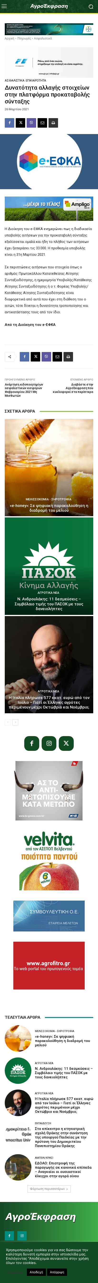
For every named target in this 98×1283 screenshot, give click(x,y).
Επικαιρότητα (36, 80)
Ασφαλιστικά (43, 38)
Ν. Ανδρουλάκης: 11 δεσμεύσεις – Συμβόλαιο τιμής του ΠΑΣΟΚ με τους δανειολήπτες (49, 604)
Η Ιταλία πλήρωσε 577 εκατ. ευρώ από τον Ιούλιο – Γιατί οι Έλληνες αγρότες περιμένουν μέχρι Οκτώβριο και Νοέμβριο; (49, 702)
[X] (20, 123)
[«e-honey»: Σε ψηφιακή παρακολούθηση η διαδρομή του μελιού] (49, 467)
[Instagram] (49, 743)
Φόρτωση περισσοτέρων (47, 1189)
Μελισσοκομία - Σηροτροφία (48, 499)
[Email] (42, 123)
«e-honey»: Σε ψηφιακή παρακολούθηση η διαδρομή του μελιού (49, 508)
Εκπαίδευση (43, 1123)
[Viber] (31, 123)
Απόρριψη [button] (57, 1272)
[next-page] (15, 722)
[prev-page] (8, 722)
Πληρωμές (24, 38)
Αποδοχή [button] (36, 1272)
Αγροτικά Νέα (48, 592)
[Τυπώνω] (53, 123)
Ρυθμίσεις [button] (15, 1272)
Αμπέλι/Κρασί (44, 1158)
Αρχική (9, 38)
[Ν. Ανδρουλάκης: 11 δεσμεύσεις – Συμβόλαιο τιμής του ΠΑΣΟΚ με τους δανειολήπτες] (49, 566)
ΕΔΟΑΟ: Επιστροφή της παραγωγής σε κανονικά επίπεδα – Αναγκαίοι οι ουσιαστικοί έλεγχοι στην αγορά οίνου (63, 1169)
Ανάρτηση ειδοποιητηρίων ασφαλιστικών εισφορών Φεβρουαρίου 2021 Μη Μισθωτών (24, 390)
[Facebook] (9, 123)
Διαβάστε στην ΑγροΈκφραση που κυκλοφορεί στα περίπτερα (73, 388)
